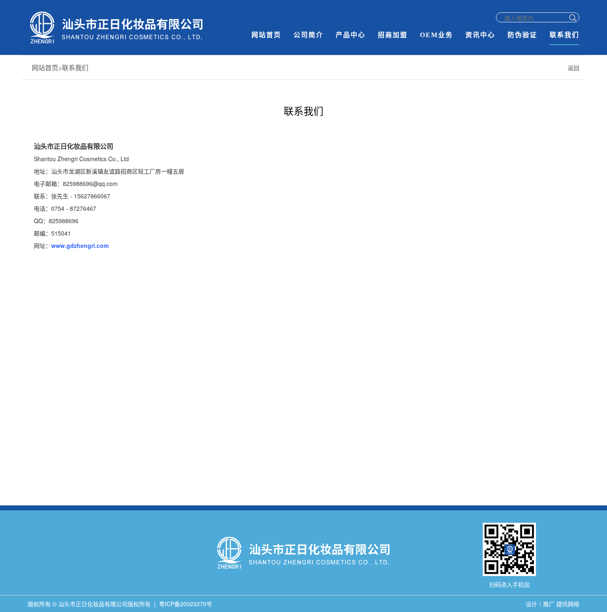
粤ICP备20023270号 (185, 604)
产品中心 (350, 34)
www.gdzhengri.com (80, 245)
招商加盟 (393, 34)
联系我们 (564, 34)
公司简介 (308, 34)
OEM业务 (436, 34)
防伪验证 (522, 34)
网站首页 (266, 34)
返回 (573, 68)
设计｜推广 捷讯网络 (552, 604)
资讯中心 (480, 34)
